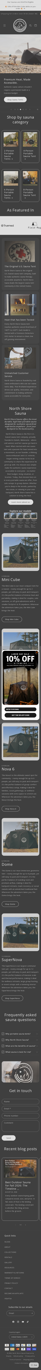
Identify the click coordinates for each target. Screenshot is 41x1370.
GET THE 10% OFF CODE (20, 715)
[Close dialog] (37, 652)
